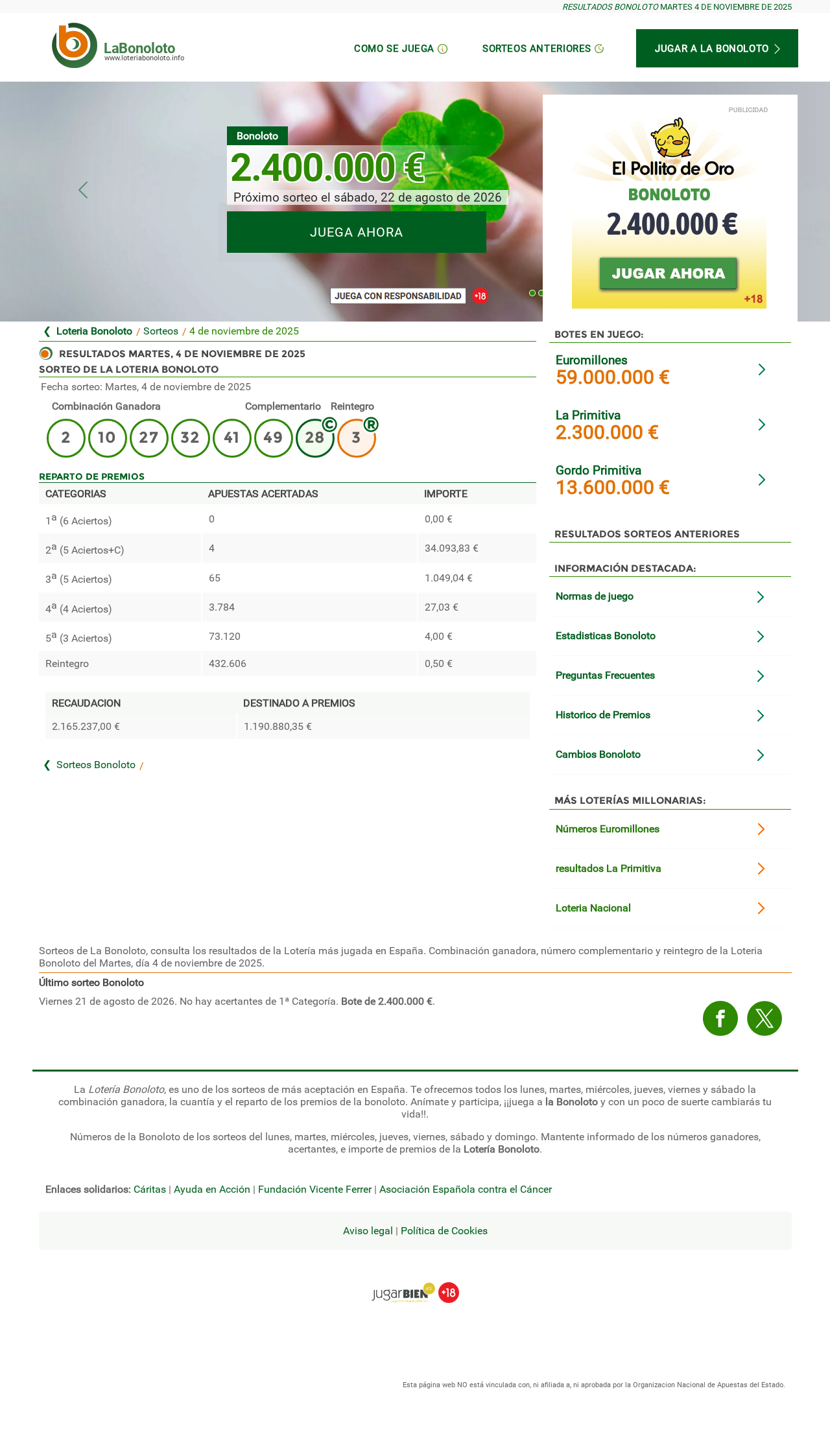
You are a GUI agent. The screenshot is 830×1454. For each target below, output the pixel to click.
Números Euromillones (607, 829)
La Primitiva (588, 415)
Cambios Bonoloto (598, 754)
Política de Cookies (444, 1231)
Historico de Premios (603, 715)
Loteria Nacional (593, 908)
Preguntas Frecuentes (605, 675)
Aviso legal (368, 1231)
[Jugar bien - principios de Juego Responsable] (415, 1283)
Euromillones (592, 360)
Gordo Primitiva (598, 470)
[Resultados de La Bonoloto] (74, 45)
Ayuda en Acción (212, 1189)
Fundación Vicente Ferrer (315, 1189)
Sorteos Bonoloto (96, 764)
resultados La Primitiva (608, 868)
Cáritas (150, 1189)
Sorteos (160, 331)
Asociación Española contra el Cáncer (465, 1189)
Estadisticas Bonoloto (606, 635)
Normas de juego (595, 596)
